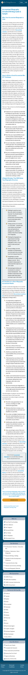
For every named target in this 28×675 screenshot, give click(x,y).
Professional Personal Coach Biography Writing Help (10, 506)
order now (14, 500)
